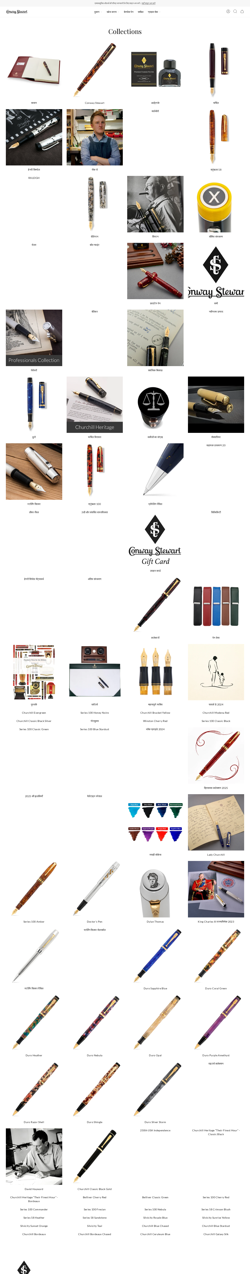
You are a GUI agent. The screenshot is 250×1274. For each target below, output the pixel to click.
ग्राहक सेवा (153, 11)
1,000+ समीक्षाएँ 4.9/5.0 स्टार (141, 3)
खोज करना (112, 11)
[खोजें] (235, 11)
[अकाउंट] (228, 11)
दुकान (96, 11)
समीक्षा (140, 11)
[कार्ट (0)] (242, 11)
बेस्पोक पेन (128, 11)
